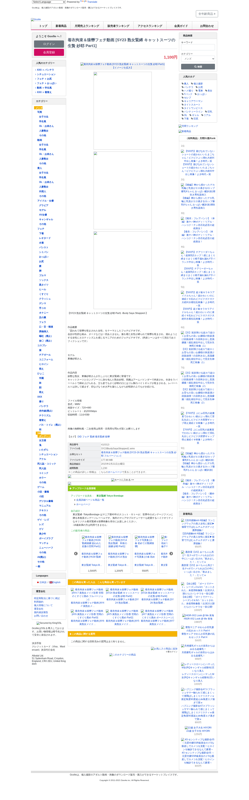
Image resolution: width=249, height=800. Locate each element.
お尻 (41, 261)
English (56, 582)
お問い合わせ (41, 615)
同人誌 (42, 468)
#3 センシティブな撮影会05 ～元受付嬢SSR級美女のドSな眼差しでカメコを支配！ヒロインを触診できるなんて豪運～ (198, 757)
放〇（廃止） (46, 340)
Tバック (188, 94)
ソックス (43, 280)
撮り (41, 401)
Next (171, 554)
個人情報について (43, 605)
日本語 (42, 582)
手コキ (42, 308)
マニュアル (45, 505)
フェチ (40, 228)
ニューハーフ (46, 547)
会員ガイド (181, 25)
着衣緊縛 (99, 436)
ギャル (195, 115)
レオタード (45, 238)
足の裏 (42, 317)
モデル (42, 210)
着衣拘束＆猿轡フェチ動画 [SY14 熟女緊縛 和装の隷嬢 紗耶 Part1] (118, 555)
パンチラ (43, 406)
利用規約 (38, 601)
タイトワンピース (193, 108)
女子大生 (43, 116)
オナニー (43, 312)
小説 (41, 496)
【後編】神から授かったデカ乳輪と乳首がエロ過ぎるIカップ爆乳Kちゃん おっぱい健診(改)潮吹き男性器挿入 (198, 203)
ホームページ (115, 472)
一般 (38, 566)
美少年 (42, 533)
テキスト (43, 510)
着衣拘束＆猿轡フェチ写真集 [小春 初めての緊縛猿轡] (144, 555)
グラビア (43, 205)
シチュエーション (46, 74)
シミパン (43, 252)
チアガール (45, 354)
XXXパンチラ (45, 69)
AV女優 (43, 214)
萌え (41, 368)
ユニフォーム (46, 359)
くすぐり (43, 294)
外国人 (42, 191)
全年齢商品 (206, 13)
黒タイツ (43, 284)
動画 (39, 140)
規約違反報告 (41, 612)
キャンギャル (46, 219)
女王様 (42, 440)
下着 (41, 233)
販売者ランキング (118, 25)
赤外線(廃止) (45, 410)
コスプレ (42, 345)
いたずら (43, 449)
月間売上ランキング (87, 25)
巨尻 (196, 118)
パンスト (43, 247)
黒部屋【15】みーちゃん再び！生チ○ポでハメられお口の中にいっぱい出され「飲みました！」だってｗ (198, 570)
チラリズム (45, 415)
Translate (92, 2)
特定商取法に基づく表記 (47, 598)
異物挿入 (43, 331)
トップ (43, 25)
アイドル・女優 (45, 200)
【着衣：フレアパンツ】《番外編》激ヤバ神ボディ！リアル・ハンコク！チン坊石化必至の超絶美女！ (198, 498)
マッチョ (43, 543)
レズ (41, 524)
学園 (41, 378)
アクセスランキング (150, 25)
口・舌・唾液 (46, 326)
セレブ (187, 97)
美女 (210, 90)
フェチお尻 (44, 78)
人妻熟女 (43, 130)
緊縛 (92, 436)
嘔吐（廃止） (46, 336)
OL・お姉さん (46, 126)
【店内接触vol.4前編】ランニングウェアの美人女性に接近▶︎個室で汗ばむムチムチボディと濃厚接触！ (198, 538)
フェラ (42, 322)
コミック (43, 473)
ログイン (49, 44)
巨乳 (210, 111)
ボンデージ (45, 436)
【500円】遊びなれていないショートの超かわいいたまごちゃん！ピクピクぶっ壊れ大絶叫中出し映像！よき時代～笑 (198, 169)
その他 (42, 135)
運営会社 (38, 608)
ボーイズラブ (46, 538)
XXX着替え (44, 92)
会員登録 (49, 52)
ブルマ (42, 275)
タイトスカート (192, 104)
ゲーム (40, 487)
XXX (39, 396)
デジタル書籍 (46, 501)
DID (80, 436)
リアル (207, 115)
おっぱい (43, 256)
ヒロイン (43, 364)
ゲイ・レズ (43, 519)
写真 (39, 112)
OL (185, 115)
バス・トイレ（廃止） (50, 424)
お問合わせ (207, 25)
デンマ (42, 303)
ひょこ (40, 373)
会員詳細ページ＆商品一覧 (90, 500)
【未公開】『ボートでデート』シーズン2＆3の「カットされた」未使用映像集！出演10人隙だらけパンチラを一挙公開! (198, 602)
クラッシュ (45, 298)
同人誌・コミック (46, 463)
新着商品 (61, 25)
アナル (42, 459)
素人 (39, 168)
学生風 (42, 121)
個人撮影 (198, 83)
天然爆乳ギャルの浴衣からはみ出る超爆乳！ (198, 654)
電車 (200, 90)
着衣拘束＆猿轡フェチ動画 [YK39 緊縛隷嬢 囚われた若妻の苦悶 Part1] (92, 555)
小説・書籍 (43, 491)
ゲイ (41, 529)
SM (39, 433)
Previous (76, 554)
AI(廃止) (41, 557)
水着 (41, 242)
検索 (199, 66)
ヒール (42, 289)
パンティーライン (193, 111)
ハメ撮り (188, 90)
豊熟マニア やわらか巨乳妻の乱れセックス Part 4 (198, 636)
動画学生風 (44, 87)
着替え (42, 420)
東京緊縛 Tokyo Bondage (92, 565)
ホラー (42, 477)
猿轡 (107, 436)
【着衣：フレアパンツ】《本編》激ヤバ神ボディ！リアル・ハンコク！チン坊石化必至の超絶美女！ (198, 236)
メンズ (39, 108)
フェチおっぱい (46, 83)
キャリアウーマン (193, 101)
